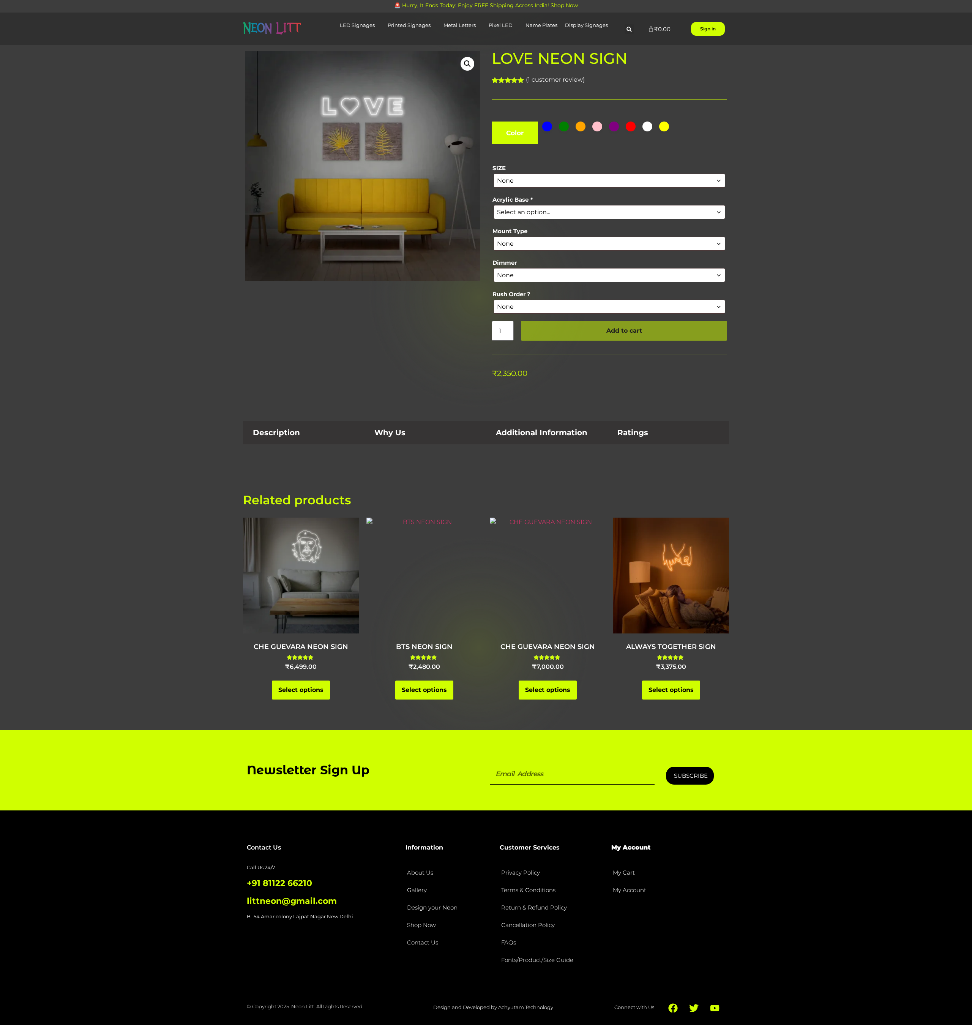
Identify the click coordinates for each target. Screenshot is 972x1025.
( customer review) (555, 79)
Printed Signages (409, 25)
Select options (300, 689)
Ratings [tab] (632, 432)
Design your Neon (432, 907)
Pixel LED (501, 25)
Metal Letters (459, 25)
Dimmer (504, 262)
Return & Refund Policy (534, 907)
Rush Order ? (511, 294)
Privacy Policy (520, 872)
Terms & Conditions (528, 890)
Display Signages (586, 25)
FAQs (508, 942)
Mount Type (509, 231)
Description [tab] (276, 432)
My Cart (624, 872)
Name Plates (541, 25)
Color (515, 133)
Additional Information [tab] (541, 432)
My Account (629, 890)
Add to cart (624, 330)
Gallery (417, 890)
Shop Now (421, 925)
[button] (629, 29)
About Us (420, 872)
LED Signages (357, 25)
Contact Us (422, 942)
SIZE (499, 168)
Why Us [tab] (390, 432)
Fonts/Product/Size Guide (537, 959)
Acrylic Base (512, 199)
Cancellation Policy (528, 925)
